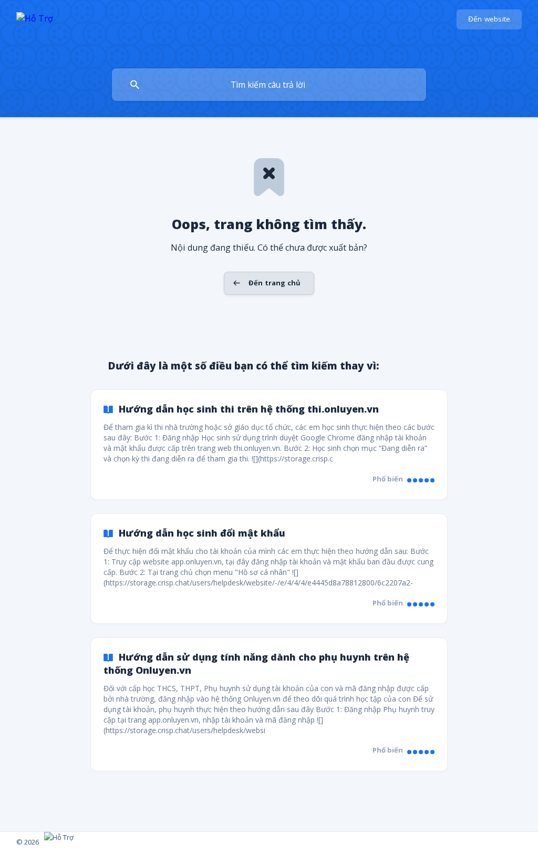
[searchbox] (269, 84)
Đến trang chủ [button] (275, 282)
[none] (34, 31)
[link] (269, 444)
